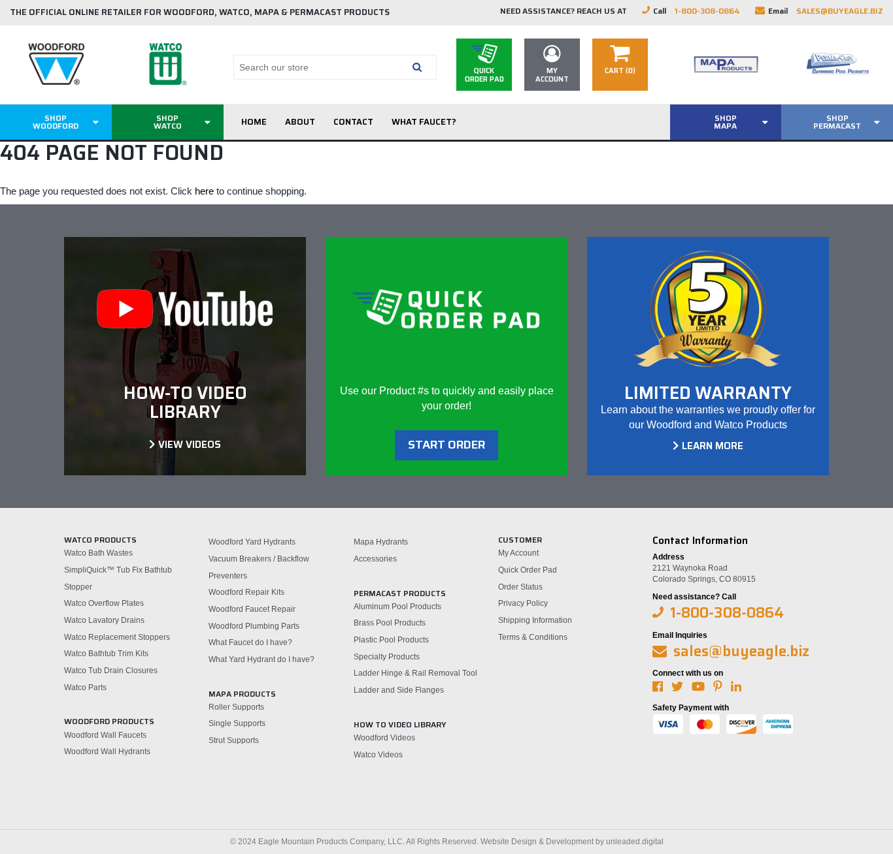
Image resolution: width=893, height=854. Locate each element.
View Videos (189, 444)
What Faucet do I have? (250, 642)
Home (254, 122)
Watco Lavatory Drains (104, 620)
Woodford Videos (384, 737)
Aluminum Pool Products (397, 606)
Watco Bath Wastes (98, 553)
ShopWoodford (55, 122)
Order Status (520, 587)
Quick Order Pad (527, 570)
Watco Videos (378, 754)
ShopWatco (168, 122)
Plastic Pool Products (391, 639)
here (204, 191)
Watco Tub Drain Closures (111, 670)
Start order (446, 444)
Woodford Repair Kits (246, 592)
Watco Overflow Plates (104, 603)
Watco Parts (85, 687)
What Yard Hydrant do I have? (261, 659)
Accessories (375, 558)
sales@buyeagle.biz (839, 11)
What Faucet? (424, 122)
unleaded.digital (635, 841)
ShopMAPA (725, 122)
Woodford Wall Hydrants (107, 751)
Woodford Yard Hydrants (252, 541)
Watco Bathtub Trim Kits (106, 653)
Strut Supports (234, 740)
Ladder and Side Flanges (399, 690)
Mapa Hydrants (381, 541)
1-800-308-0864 (707, 11)
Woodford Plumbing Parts (254, 626)
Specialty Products (387, 656)
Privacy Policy (523, 603)
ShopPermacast (837, 122)
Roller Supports (236, 707)
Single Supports (237, 723)
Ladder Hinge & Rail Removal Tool (415, 673)
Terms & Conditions (532, 637)
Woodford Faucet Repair (252, 609)
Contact (353, 122)
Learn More (712, 446)
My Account (518, 553)
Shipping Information (535, 620)
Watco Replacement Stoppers (117, 637)
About (300, 122)
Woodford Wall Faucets (105, 735)
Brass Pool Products (390, 622)
